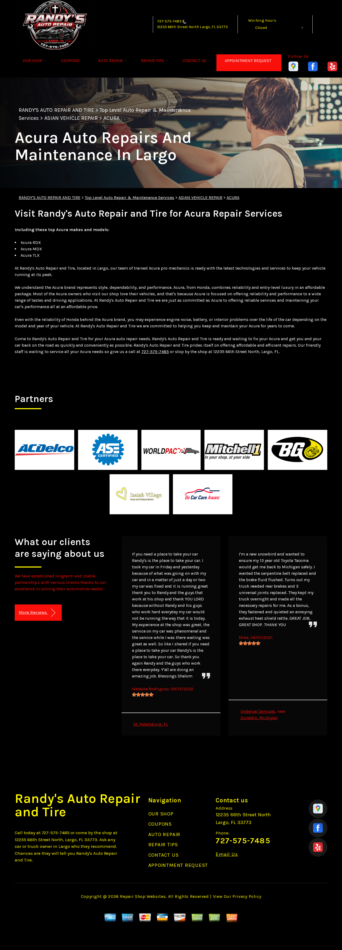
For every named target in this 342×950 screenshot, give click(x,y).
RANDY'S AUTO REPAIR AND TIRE (56, 110)
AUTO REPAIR (110, 60)
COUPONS (70, 60)
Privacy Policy (246, 896)
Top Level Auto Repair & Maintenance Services (129, 197)
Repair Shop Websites (143, 896)
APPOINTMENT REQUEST (248, 60)
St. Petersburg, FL (151, 724)
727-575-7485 (169, 21)
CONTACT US (194, 60)
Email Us (227, 854)
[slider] (142, 694)
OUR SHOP (32, 60)
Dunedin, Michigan (259, 717)
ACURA (111, 118)
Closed (261, 27)
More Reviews (33, 612)
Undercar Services (257, 711)
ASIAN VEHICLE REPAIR (71, 118)
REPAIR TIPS (152, 60)
